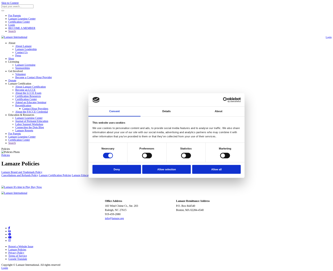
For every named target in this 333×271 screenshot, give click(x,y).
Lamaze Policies (17, 249)
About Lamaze (23, 46)
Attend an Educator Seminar (30, 102)
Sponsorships (22, 67)
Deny (117, 169)
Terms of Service (17, 255)
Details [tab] (166, 111)
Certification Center (19, 21)
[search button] (2, 10)
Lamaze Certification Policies (55, 175)
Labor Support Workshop (29, 124)
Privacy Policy (16, 252)
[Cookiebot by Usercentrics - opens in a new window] (225, 99)
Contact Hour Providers (35, 108)
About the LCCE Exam (28, 92)
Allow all (216, 169)
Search (12, 31)
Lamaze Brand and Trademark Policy (21, 172)
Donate (12, 80)
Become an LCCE (25, 89)
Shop (11, 58)
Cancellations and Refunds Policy (19, 175)
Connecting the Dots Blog (29, 127)
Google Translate (17, 258)
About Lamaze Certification (30, 86)
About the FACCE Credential (31, 111)
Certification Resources (28, 96)
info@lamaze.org (114, 218)
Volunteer (20, 74)
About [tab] (218, 111)
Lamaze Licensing (25, 64)
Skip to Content (10, 2)
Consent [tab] (114, 111)
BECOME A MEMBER (21, 28)
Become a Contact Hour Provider (33, 77)
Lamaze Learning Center (22, 18)
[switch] (147, 155)
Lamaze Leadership (26, 49)
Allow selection (166, 169)
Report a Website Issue (20, 246)
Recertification (23, 105)
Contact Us (21, 52)
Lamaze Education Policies (86, 175)
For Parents (14, 15)
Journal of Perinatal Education (31, 121)
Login (11, 24)
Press (18, 55)
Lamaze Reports (24, 130)
